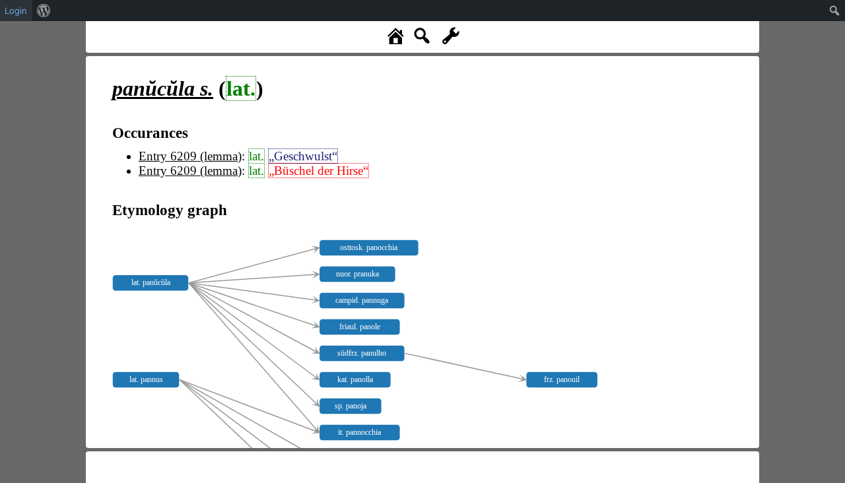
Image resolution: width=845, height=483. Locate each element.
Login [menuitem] (16, 10)
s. (162, 88)
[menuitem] (43, 10)
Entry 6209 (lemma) (190, 156)
